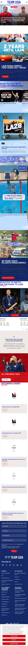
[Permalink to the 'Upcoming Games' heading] (21, 383)
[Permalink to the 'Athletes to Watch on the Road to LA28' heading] (23, 284)
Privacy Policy (19, 544)
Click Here (5, 379)
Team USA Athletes (6, 573)
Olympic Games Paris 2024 (20, 598)
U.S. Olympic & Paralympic (7, 581)
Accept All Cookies (14, 643)
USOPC (6, 612)
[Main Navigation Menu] (26, 2)
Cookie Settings (14, 636)
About (4, 594)
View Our (9, 278)
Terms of (12, 547)
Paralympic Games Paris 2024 (20, 601)
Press (5, 601)
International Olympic (20, 591)
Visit (2, 575)
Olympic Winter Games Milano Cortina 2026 (20, 605)
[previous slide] (21, 143)
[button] (14, 137)
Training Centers (5, 599)
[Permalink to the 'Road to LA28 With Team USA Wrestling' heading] (23, 85)
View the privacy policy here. (16, 633)
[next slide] (25, 143)
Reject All (14, 639)
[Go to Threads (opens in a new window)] (21, 565)
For (4, 606)
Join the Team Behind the (20, 574)
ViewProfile (4, 315)
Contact (4, 615)
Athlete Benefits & (7, 609)
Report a (6, 584)
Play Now (5, 76)
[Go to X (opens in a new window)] (6, 565)
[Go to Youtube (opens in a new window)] (17, 565)
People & (6, 596)
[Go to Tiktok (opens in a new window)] (14, 565)
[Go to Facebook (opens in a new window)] (3, 565)
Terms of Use (4, 545)
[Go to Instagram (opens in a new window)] (10, 565)
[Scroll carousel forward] (26, 110)
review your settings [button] (8, 345)
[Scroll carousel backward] (23, 110)
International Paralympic (20, 595)
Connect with (19, 584)
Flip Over (15, 315)
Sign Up (14, 551)
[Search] (1, 2)
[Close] (25, 626)
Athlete (6, 578)
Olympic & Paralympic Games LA (20, 612)
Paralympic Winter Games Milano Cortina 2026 (20, 609)
